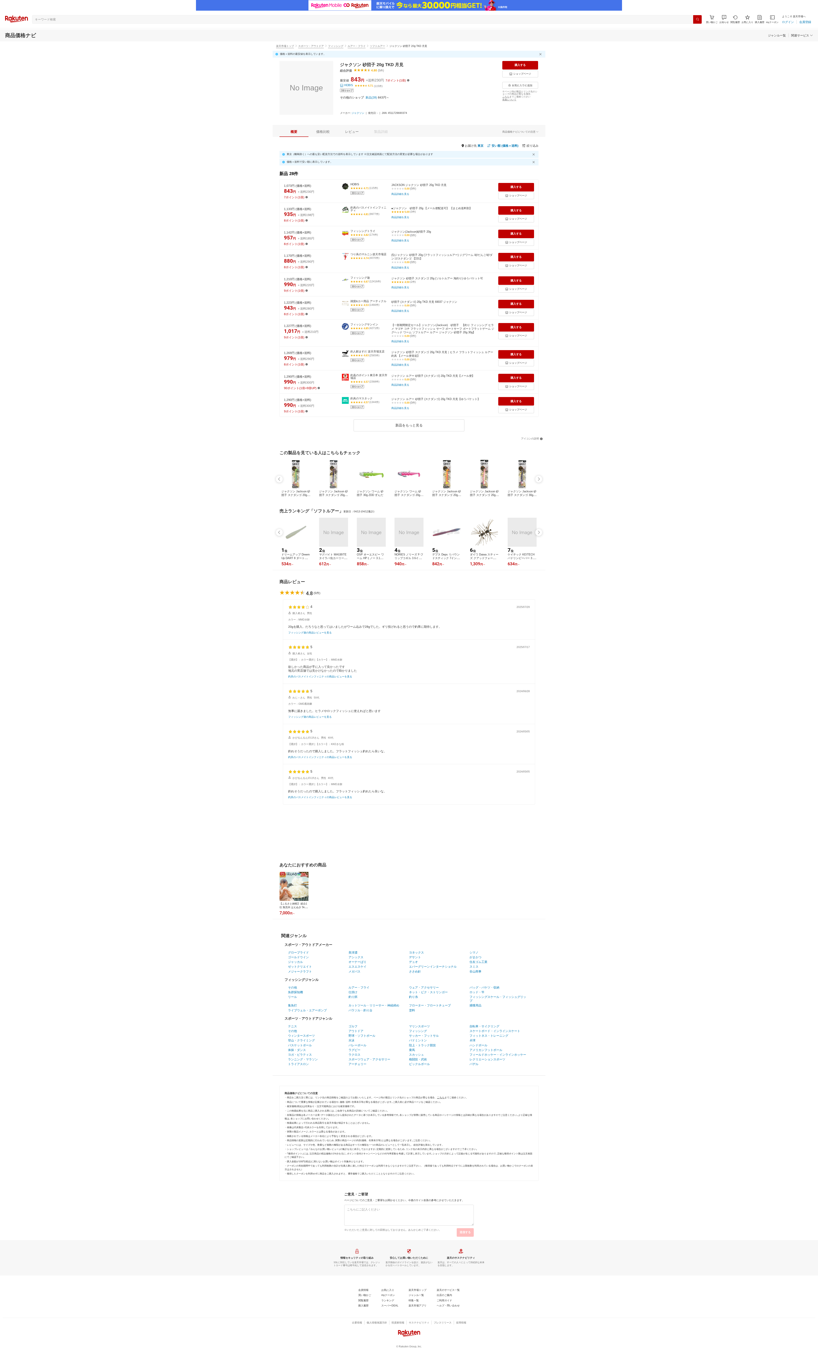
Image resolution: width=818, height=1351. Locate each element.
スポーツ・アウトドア (311, 46)
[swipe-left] (279, 479)
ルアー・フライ (357, 46)
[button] (724, 19)
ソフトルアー (377, 46)
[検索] (697, 19)
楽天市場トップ (285, 46)
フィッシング (335, 46)
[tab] (293, 132)
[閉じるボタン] (541, 54)
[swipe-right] (538, 479)
